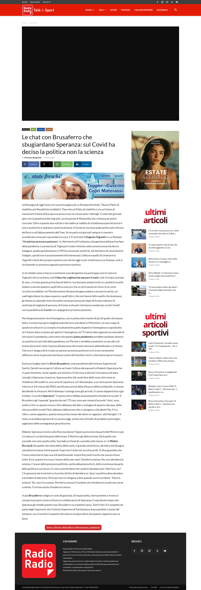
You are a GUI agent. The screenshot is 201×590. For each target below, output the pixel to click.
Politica (41, 129)
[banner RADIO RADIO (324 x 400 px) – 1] (155, 189)
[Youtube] (177, 2)
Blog (33, 129)
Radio (89, 10)
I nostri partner (143, 10)
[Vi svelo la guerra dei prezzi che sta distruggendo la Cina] (138, 248)
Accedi (24, 2)
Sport (113, 10)
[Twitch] (167, 2)
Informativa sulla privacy (138, 587)
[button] (175, 10)
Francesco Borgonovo (33, 157)
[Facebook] (157, 2)
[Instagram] (162, 2)
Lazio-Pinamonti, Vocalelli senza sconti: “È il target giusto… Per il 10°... (163, 346)
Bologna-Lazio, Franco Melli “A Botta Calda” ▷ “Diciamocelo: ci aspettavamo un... (162, 389)
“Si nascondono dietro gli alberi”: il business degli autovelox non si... (163, 290)
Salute (49, 129)
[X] (172, 2)
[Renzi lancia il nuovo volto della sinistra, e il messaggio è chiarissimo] (138, 262)
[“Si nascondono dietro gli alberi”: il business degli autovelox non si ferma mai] (138, 291)
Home (24, 23)
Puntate (125, 10)
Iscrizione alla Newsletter (169, 587)
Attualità (26, 129)
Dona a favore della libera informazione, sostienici (73, 527)
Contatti (154, 587)
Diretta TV (46, 2)
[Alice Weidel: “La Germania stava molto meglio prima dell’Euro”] (138, 276)
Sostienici (162, 10)
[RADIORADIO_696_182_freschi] (73, 186)
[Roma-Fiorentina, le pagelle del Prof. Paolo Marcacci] (138, 376)
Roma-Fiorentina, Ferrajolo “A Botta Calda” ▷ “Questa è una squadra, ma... (162, 404)
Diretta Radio (35, 2)
